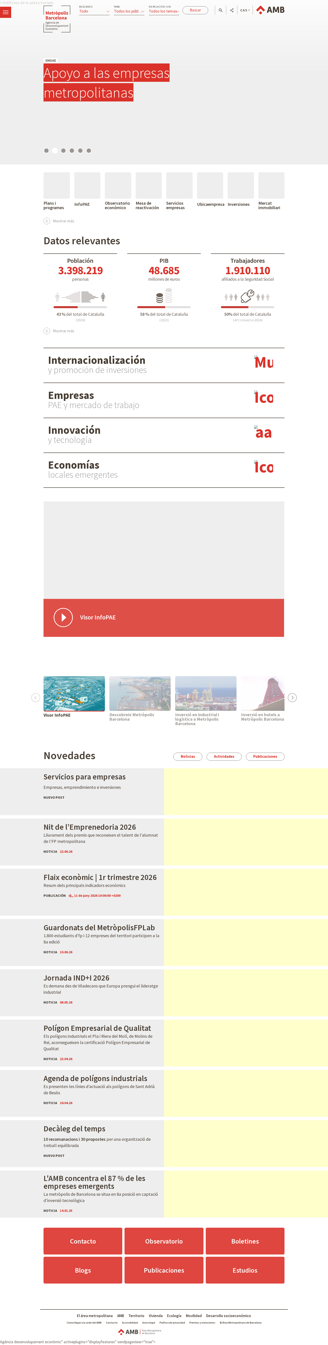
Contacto (83, 1241)
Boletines (245, 1241)
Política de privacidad (172, 1322)
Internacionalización (96, 360)
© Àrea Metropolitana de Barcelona (241, 1322)
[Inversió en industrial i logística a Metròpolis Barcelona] (206, 693)
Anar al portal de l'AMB (270, 10)
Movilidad (194, 1315)
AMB (120, 1315)
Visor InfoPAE (57, 715)
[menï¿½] (5, 12)
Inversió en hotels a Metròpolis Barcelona (262, 716)
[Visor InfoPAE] (74, 693)
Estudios (245, 1270)
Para (117, 7)
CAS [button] (244, 10)
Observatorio (164, 1241)
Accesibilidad (130, 1322)
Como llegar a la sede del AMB (84, 1322)
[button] (220, 10)
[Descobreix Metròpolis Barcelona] (140, 693)
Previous (35, 696)
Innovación (74, 430)
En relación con (160, 7)
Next (292, 696)
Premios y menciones (202, 1322)
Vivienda (156, 1315)
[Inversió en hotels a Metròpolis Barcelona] (271, 693)
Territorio (136, 1315)
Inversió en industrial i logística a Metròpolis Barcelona (197, 719)
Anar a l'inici (57, 19)
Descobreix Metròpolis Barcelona (131, 716)
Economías (73, 464)
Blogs (83, 1270)
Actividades (224, 756)
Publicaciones (265, 756)
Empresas (71, 395)
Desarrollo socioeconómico (228, 1315)
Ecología (174, 1315)
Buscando (86, 7)
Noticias (188, 756)
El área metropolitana (95, 1315)
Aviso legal (148, 1322)
